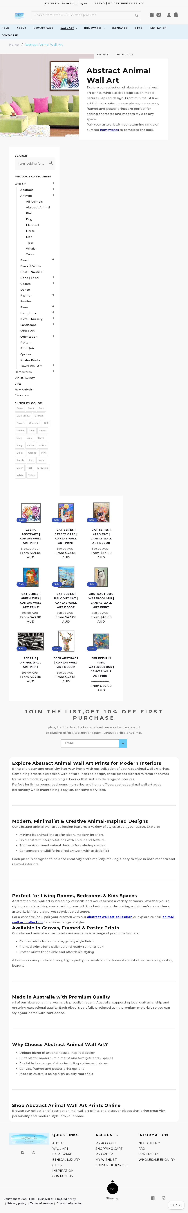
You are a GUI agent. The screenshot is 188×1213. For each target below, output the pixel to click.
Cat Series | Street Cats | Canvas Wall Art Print (66, 536)
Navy (19, 445)
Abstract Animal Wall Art (44, 44)
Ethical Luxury (25, 377)
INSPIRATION (63, 1170)
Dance (25, 289)
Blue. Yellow (23, 415)
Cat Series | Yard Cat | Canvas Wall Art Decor (101, 536)
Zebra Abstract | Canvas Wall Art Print (30, 536)
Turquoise (42, 467)
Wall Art (20, 184)
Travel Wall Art (31, 366)
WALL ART (60, 1148)
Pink (43, 452)
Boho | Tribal (29, 278)
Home (14, 44)
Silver (20, 467)
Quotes (25, 354)
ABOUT (103, 54)
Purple (20, 460)
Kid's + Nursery (31, 319)
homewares (109, 130)
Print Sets (27, 348)
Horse (30, 231)
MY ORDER (104, 1154)
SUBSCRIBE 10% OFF (111, 1165)
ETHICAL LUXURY (66, 1159)
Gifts (18, 383)
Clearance (22, 395)
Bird (29, 213)
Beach (25, 260)
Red (31, 460)
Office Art (27, 330)
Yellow (32, 475)
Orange (32, 452)
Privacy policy (17, 1203)
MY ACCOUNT (106, 1143)
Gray (32, 430)
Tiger (30, 242)
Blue (41, 408)
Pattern (26, 342)
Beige (20, 408)
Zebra (30, 254)
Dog (29, 219)
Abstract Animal (38, 207)
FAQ (142, 1148)
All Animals (34, 201)
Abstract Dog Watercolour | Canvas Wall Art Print (101, 600)
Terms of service (41, 1203)
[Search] (137, 16)
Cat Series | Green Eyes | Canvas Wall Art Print (30, 600)
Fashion (26, 295)
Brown (20, 423)
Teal (30, 467)
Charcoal (34, 423)
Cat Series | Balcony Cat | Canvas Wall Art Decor (66, 600)
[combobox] (86, 16)
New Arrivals (23, 389)
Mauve (40, 438)
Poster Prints (30, 360)
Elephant (32, 225)
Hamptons (28, 313)
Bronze (39, 415)
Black (31, 408)
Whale (31, 248)
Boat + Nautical (31, 272)
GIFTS (57, 1165)
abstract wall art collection (110, 917)
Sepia (41, 460)
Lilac (29, 438)
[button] (177, 15)
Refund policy (66, 1199)
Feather (26, 301)
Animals (26, 195)
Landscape (28, 325)
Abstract (26, 190)
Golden (21, 430)
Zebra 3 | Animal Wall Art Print (30, 662)
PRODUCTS (124, 54)
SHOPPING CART (109, 1148)
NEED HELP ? (149, 1143)
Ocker (20, 452)
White (20, 475)
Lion (29, 237)
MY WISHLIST (106, 1159)
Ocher (30, 445)
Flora (24, 307)
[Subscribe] (123, 743)
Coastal (26, 283)
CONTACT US (62, 1176)
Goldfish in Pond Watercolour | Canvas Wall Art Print (101, 666)
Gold (46, 423)
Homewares (23, 372)
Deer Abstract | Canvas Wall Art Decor (66, 662)
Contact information (69, 1203)
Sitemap (113, 1198)
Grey (19, 438)
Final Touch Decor (41, 1198)
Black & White (30, 266)
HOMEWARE (62, 1154)
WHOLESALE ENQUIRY (157, 1159)
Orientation (29, 336)
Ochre (42, 445)
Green (42, 430)
